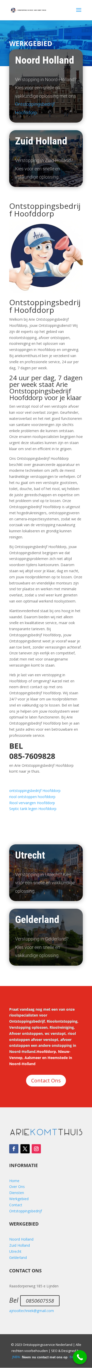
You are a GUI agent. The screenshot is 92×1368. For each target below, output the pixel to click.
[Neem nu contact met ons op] (80, 1357)
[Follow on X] (25, 1148)
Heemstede (58, 1057)
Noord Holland (21, 1239)
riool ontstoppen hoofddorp (32, 796)
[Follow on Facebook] (13, 1148)
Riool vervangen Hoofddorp (32, 802)
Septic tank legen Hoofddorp (32, 808)
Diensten (16, 1192)
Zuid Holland (19, 1245)
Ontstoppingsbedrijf (25, 1211)
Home (14, 1180)
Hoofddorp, (47, 1051)
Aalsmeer (33, 1057)
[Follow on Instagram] (36, 1148)
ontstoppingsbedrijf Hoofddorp (35, 790)
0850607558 (40, 1300)
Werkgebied (19, 1198)
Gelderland (18, 1257)
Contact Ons (46, 1080)
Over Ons (17, 1186)
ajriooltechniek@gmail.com (31, 1310)
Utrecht (15, 1251)
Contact (15, 1204)
